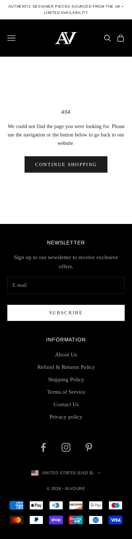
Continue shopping (66, 164)
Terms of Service (66, 392)
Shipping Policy (66, 379)
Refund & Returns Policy (66, 367)
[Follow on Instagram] (66, 447)
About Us (66, 355)
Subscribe (66, 312)
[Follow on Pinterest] (88, 447)
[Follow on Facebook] (43, 447)
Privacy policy (66, 417)
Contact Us (66, 404)
